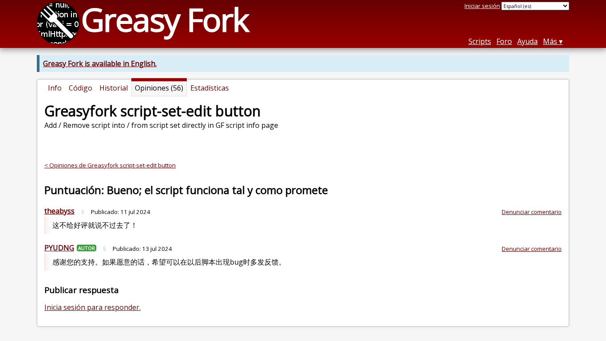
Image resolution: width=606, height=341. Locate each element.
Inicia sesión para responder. (92, 307)
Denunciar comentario (532, 212)
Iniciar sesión (482, 6)
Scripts (479, 41)
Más (550, 41)
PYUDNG (59, 248)
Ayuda (527, 41)
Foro (504, 41)
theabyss (59, 211)
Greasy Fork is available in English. (100, 63)
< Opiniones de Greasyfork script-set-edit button (110, 165)
